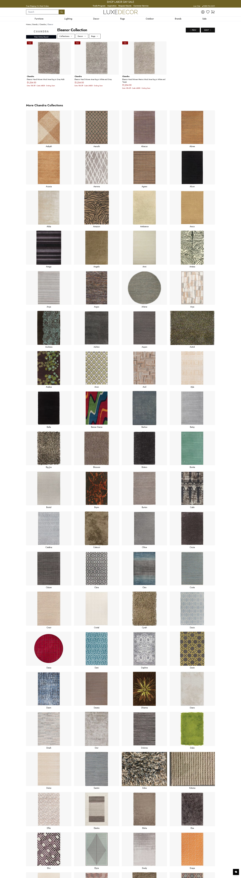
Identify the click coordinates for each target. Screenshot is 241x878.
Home (28, 24)
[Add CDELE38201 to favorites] (115, 45)
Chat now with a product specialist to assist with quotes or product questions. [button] (218, 865)
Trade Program (99, 6)
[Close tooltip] (237, 864)
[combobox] (42, 12)
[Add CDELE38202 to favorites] (163, 45)
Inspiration (111, 6)
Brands (35, 24)
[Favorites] (208, 12)
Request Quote (124, 6)
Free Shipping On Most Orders (37, 6)
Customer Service (140, 6)
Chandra (42, 24)
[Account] (203, 12)
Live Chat (196, 6)
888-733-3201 (209, 6)
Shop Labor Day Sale (120, 2)
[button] (213, 12)
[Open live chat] (236, 872)
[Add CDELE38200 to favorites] (68, 45)
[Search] (62, 12)
